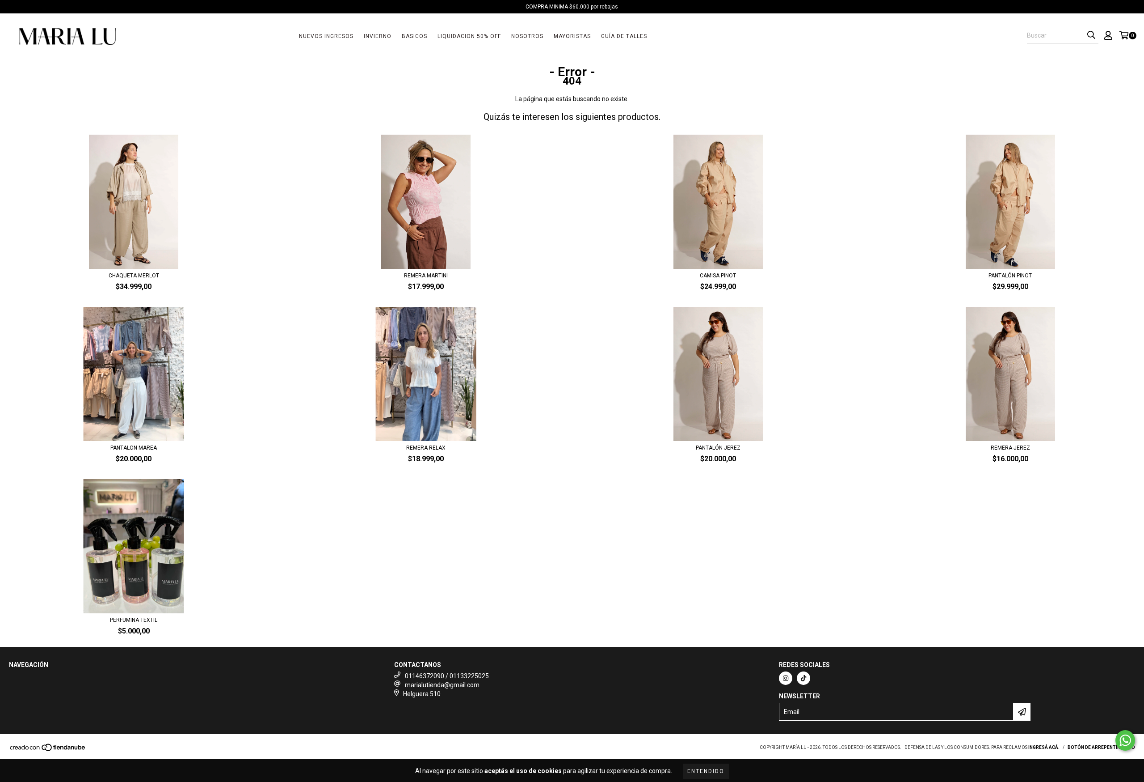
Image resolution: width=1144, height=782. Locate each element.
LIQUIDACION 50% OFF (469, 36)
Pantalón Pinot (1010, 275)
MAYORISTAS (572, 36)
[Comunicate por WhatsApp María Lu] (1125, 740)
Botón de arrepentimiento (1101, 747)
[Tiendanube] (48, 750)
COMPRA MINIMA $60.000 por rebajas (572, 7)
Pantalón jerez (718, 448)
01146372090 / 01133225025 (447, 676)
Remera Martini (426, 275)
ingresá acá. (1044, 747)
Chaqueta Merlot (134, 275)
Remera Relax (426, 448)
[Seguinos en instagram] (785, 678)
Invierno (377, 36)
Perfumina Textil (133, 620)
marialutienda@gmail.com (442, 684)
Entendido (705, 771)
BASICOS (414, 36)
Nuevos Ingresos (326, 36)
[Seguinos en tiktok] (803, 678)
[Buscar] (1091, 35)
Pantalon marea (133, 448)
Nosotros (527, 36)
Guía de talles (624, 36)
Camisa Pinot (718, 275)
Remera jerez (1010, 448)
